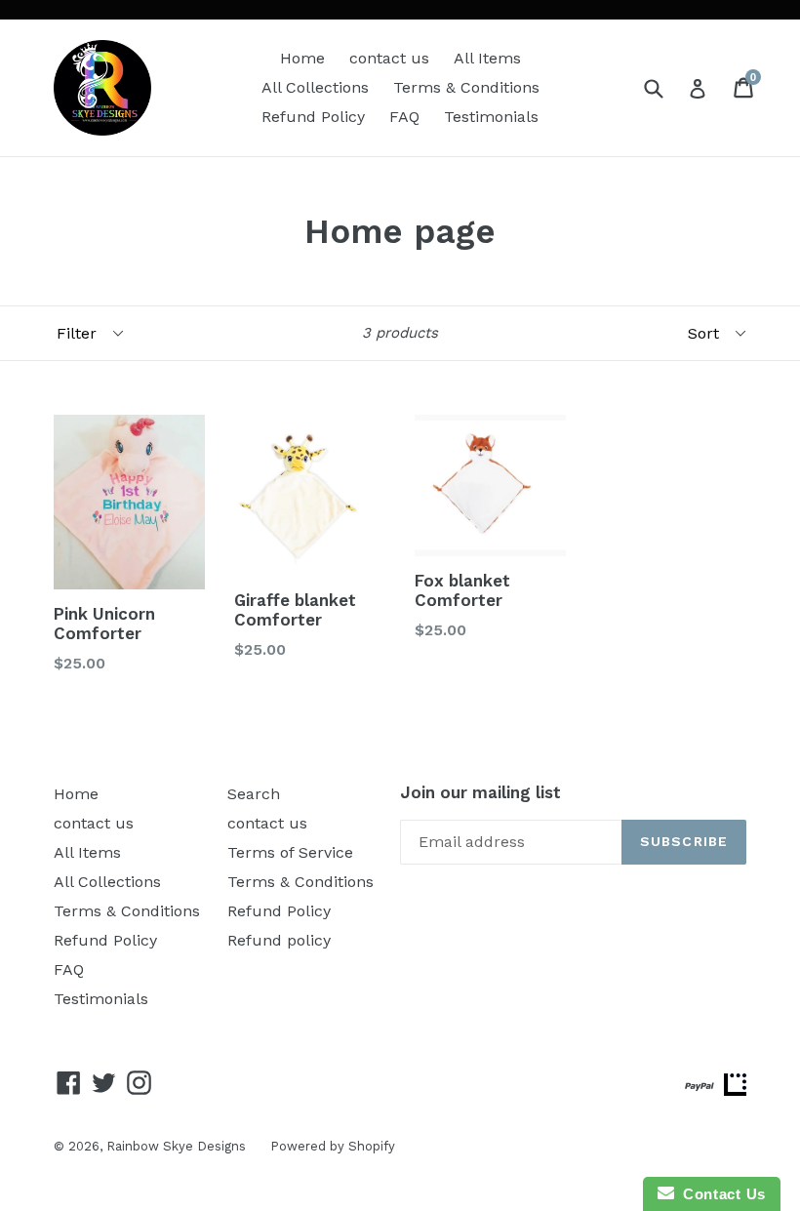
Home (302, 58)
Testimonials (491, 116)
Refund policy (279, 940)
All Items (487, 58)
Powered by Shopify (332, 1146)
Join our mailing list (480, 792)
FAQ (404, 116)
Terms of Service (290, 852)
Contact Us (720, 1194)
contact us (389, 58)
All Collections (315, 87)
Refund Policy (313, 116)
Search (253, 794)
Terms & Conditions (466, 87)
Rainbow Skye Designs (176, 1146)
